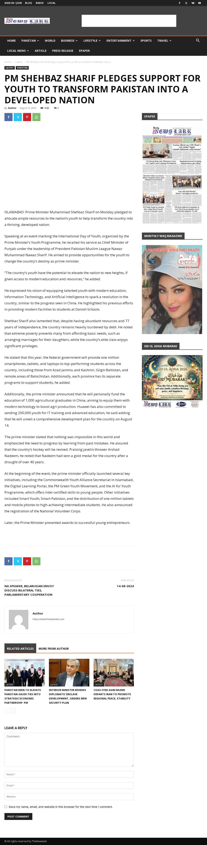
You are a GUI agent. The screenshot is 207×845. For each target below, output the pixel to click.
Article (40, 51)
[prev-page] (7, 710)
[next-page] (13, 710)
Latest (18, 62)
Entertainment (119, 40)
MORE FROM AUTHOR (54, 648)
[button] (198, 41)
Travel (162, 40)
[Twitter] (186, 3)
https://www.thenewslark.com (48, 619)
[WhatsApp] (36, 117)
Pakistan (28, 40)
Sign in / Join (13, 3)
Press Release (62, 51)
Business (67, 40)
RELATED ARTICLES (20, 648)
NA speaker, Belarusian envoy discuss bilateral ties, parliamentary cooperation (29, 590)
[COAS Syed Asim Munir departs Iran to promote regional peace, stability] (114, 672)
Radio (40, 3)
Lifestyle (90, 40)
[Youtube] (199, 3)
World (50, 40)
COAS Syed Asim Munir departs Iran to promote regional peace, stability (112, 694)
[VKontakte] (193, 3)
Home (11, 40)
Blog (28, 3)
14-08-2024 (125, 586)
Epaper (84, 51)
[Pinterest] (27, 117)
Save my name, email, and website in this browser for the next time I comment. (61, 806)
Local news (16, 51)
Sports (146, 40)
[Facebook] (179, 3)
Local (52, 3)
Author (12, 107)
